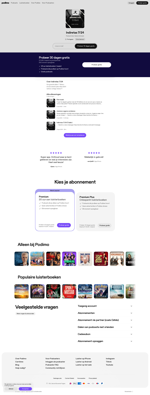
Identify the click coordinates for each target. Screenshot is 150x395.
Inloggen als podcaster (55, 362)
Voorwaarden (81, 378)
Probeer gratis (142, 3)
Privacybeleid (93, 378)
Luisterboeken (24, 3)
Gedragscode (57, 378)
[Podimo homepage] (5, 3)
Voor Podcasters (48, 3)
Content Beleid (69, 378)
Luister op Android (83, 362)
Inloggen (131, 3)
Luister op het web (84, 365)
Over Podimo (35, 3)
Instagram (110, 358)
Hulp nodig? (20, 368)
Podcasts (14, 3)
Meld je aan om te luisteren (75, 135)
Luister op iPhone (83, 358)
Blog (17, 365)
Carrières (19, 362)
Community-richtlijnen (55, 368)
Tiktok (109, 362)
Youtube (109, 365)
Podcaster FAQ (51, 365)
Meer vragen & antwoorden (25, 313)
